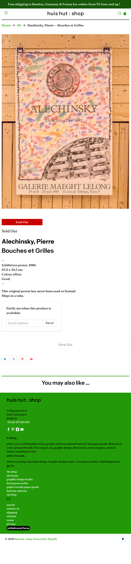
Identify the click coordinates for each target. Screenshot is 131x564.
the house (12, 475)
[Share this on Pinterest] (22, 359)
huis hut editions (17, 490)
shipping (12, 512)
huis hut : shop (23, 539)
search (11, 504)
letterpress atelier (17, 483)
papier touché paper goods (23, 487)
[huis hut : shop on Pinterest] (13, 430)
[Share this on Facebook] (14, 359)
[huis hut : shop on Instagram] (17, 430)
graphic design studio (20, 479)
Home (6, 25)
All (19, 25)
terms (10, 520)
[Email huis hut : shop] (22, 430)
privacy (11, 523)
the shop (12, 471)
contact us (13, 508)
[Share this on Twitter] (5, 359)
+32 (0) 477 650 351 (18, 422)
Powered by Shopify (45, 539)
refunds (11, 516)
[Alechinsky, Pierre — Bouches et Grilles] (65, 121)
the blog (12, 494)
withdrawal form (18, 528)
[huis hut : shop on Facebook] (8, 430)
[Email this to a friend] (31, 359)
